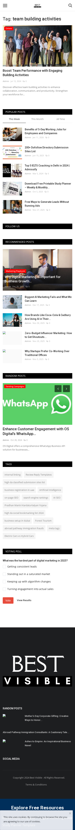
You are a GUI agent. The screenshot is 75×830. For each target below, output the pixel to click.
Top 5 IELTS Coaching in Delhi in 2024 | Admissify (47, 167)
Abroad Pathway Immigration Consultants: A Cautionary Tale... (36, 732)
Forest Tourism (43, 520)
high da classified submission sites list (25, 482)
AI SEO (56, 497)
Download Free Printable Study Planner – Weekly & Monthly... (48, 185)
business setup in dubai (17, 520)
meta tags (54, 528)
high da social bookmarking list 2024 (24, 513)
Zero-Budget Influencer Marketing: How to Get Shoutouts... (48, 335)
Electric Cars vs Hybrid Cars (19, 536)
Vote (8, 600)
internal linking (13, 474)
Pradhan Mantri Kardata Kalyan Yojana (25, 505)
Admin (6, 81)
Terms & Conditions (36, 784)
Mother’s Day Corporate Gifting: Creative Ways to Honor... (46, 718)
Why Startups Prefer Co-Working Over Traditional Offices (47, 353)
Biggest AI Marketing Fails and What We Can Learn (48, 299)
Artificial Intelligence (50, 490)
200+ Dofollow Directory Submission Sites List (46, 149)
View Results (24, 600)
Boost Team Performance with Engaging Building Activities (32, 73)
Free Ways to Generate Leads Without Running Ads (47, 203)
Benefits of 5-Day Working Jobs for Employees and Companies (45, 131)
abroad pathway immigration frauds (24, 528)
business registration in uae (19, 490)
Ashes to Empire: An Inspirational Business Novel (48, 743)
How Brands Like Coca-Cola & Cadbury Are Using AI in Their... (48, 317)
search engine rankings (35, 497)
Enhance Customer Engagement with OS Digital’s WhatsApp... (36, 431)
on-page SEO (11, 497)
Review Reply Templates (39, 474)
